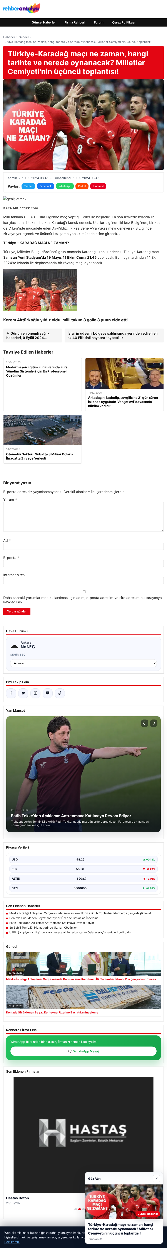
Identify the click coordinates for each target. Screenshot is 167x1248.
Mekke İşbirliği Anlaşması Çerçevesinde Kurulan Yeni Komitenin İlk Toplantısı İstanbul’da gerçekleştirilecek (80, 913)
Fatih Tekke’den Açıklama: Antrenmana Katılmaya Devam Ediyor (51, 922)
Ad (7, 540)
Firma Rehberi (75, 22)
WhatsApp (65, 186)
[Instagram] (35, 693)
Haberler (9, 37)
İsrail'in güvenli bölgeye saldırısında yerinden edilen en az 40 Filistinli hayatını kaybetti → (113, 335)
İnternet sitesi (14, 575)
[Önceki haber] (144, 723)
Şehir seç (18, 654)
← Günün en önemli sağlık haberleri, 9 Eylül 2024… (27, 335)
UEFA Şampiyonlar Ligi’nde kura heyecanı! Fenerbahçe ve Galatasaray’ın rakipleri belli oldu (70, 932)
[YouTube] (48, 693)
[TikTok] (60, 693)
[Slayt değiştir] (75, 1209)
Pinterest (98, 186)
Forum (99, 22)
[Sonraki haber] (153, 723)
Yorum (10, 499)
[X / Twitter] (23, 693)
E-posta (11, 557)
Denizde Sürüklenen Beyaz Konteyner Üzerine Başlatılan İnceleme (54, 918)
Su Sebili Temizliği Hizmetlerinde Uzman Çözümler (43, 927)
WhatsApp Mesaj (83, 1051)
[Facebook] (11, 693)
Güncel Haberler (44, 22)
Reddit (82, 186)
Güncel (23, 37)
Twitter (28, 186)
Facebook (46, 186)
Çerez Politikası (123, 22)
